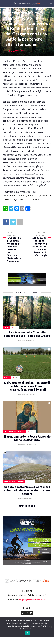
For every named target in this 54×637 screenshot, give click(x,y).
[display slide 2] (46, 561)
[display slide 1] (44, 561)
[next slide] (47, 541)
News (8, 8)
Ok (27, 633)
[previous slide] (6, 541)
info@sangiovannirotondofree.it (32, 599)
